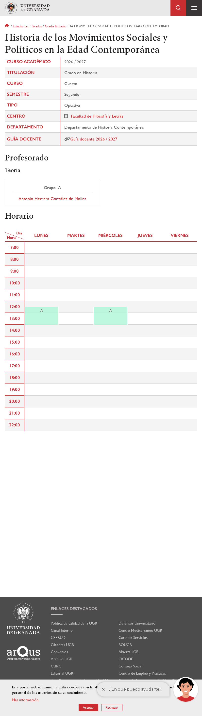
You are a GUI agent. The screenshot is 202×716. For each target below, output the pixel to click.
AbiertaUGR (128, 651)
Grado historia (55, 26)
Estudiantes (21, 26)
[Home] (27, 8)
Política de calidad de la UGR (74, 623)
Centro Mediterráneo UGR (140, 630)
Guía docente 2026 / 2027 (93, 138)
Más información (25, 700)
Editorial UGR (62, 673)
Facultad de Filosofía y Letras (97, 116)
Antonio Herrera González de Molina (52, 198)
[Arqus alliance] (23, 653)
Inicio (7, 26)
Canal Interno (62, 630)
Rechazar (111, 707)
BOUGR (125, 644)
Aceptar (88, 707)
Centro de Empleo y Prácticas (142, 673)
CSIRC (56, 666)
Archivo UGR (62, 659)
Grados (37, 26)
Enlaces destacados (74, 608)
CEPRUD (58, 637)
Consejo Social (130, 666)
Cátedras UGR (62, 644)
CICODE (125, 659)
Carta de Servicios (133, 637)
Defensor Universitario (136, 623)
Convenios (59, 651)
